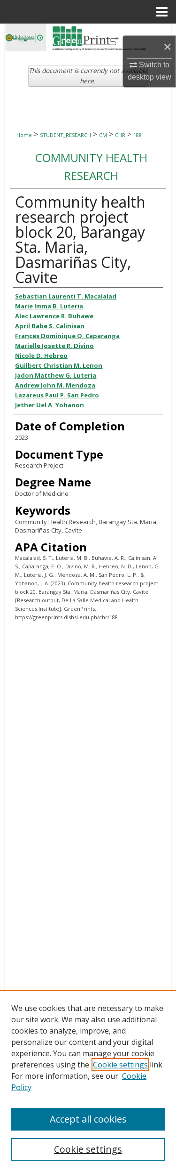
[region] (88, 1081)
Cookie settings (120, 1064)
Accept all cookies (88, 1119)
